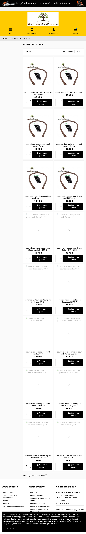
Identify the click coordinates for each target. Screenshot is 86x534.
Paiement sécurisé (37, 504)
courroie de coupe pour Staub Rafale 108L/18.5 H (38, 405)
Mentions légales (37, 495)
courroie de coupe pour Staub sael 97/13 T (38, 353)
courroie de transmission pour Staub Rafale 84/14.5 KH (38, 249)
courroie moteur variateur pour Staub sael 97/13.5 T (38, 457)
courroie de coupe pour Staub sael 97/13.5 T (69, 457)
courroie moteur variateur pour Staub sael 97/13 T (38, 301)
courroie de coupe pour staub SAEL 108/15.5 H (38, 145)
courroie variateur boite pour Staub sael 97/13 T (69, 301)
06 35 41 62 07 (64, 503)
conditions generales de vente (40, 499)
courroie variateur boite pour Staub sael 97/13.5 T (69, 405)
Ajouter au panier (43, 102)
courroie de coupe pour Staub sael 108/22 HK (69, 197)
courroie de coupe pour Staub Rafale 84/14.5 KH (69, 249)
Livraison (33, 492)
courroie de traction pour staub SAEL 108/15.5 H (69, 145)
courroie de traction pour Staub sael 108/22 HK (38, 197)
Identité (6, 504)
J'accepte (9, 528)
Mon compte (8, 492)
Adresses (6, 501)
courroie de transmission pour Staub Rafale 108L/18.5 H (69, 353)
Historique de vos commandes (10, 496)
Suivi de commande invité (13, 507)
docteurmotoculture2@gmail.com (70, 509)
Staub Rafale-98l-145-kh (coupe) (69, 92)
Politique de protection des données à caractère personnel (41, 509)
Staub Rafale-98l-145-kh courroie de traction (38, 93)
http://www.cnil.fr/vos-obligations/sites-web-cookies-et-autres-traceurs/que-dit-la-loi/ (43, 522)
